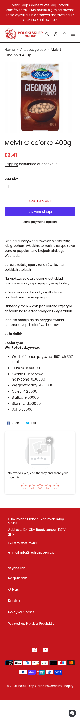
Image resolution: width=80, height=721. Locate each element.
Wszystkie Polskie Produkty (31, 623)
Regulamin (17, 577)
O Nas (13, 589)
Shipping (11, 164)
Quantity (11, 178)
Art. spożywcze (33, 49)
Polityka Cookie (21, 612)
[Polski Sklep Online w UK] (24, 33)
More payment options (40, 222)
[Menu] (73, 34)
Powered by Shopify (59, 686)
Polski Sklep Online (31, 686)
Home (10, 49)
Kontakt (15, 600)
